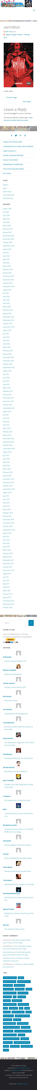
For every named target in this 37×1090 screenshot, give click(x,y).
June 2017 (6, 580)
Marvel (29, 1012)
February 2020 (8, 472)
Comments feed (8, 195)
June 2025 (6, 256)
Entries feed (7, 192)
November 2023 (8, 320)
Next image (26, 101)
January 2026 (7, 232)
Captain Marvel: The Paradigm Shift (16, 714)
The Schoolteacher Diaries (13, 169)
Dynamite (7, 1000)
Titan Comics (8, 1042)
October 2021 (7, 405)
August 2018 (7, 533)
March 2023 (7, 347)
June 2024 (6, 296)
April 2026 (6, 222)
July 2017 (6, 577)
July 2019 (6, 496)
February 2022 (8, 391)
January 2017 (7, 597)
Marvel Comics (8, 1016)
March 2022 (7, 388)
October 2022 (7, 364)
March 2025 (7, 266)
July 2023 (6, 334)
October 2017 (7, 567)
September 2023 (8, 327)
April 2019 (6, 506)
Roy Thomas (25, 1027)
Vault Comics (15, 1046)
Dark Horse (7, 997)
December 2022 (8, 357)
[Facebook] (11, 135)
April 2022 (6, 384)
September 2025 (8, 246)
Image (27, 1008)
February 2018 (8, 553)
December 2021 (8, 398)
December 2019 (8, 479)
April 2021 (6, 425)
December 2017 (8, 560)
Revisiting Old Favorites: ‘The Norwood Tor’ (18, 758)
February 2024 (8, 310)
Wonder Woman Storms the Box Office (17, 871)
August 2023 (7, 330)
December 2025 (8, 236)
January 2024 (7, 313)
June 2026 (6, 215)
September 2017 (8, 570)
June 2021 (6, 418)
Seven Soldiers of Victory (23, 1031)
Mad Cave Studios (18, 1012)
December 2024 (8, 276)
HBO (5, 1008)
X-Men (6, 1050)
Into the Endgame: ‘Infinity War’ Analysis (17, 845)
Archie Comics (8, 989)
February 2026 (8, 229)
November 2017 (8, 564)
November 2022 (8, 361)
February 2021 (8, 432)
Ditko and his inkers (11, 700)
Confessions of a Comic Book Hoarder (18, 146)
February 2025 (8, 269)
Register (6, 185)
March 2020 (7, 469)
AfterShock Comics (24, 981)
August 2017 (7, 574)
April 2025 (6, 263)
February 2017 (8, 594)
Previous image (12, 97)
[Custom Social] (25, 135)
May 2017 (6, 584)
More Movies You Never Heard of (15, 771)
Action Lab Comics (9, 981)
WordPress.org (8, 198)
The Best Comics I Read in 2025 (15, 687)
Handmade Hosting (16, 1070)
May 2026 (6, 219)
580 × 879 (9, 31)
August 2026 (7, 209)
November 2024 (8, 280)
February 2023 (8, 351)
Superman (24, 1039)
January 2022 (7, 394)
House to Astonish (10, 160)
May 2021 (6, 422)
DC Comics (21, 997)
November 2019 (8, 482)
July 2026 (6, 212)
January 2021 (7, 435)
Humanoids (13, 1008)
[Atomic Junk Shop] (16, 3)
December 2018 (8, 520)
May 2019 (6, 503)
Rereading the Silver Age (11, 1027)
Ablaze (21, 978)
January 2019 (7, 516)
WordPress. (24, 1084)
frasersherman (8, 952)
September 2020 (8, 449)
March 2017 (7, 591)
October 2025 (7, 242)
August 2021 (7, 411)
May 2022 (6, 381)
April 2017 (6, 587)
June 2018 (6, 540)
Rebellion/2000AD (9, 1023)
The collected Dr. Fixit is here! (14, 929)
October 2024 (7, 283)
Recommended (22, 1023)
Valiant (6, 1046)
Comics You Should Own (12, 142)
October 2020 (7, 445)
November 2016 (8, 604)
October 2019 (7, 486)
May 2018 (6, 543)
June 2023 (6, 337)
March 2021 (7, 428)
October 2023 (7, 324)
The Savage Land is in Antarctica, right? (17, 800)
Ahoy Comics (8, 985)
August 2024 (7, 290)
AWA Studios (20, 989)
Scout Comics (8, 1031)
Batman (29, 989)
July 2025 (6, 253)
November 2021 (8, 401)
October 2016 (7, 607)
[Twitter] (16, 135)
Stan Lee (21, 1035)
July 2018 (6, 536)
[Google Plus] (20, 135)
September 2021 (8, 408)
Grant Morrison (23, 1004)
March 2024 (7, 307)
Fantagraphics (17, 1000)
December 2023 (8, 317)
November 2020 (8, 442)
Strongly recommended (11, 1039)
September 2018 (8, 530)
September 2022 (8, 367)
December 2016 (8, 601)
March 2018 (7, 550)
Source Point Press (10, 1035)
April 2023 (6, 344)
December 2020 (8, 438)
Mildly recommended (22, 1016)
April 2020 (6, 466)
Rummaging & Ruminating (13, 164)
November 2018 (8, 523)
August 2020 (7, 452)
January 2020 (7, 476)
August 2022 (7, 371)
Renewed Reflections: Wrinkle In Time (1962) (19, 884)
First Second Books (10, 1004)
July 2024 (6, 293)
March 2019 (7, 509)
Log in (5, 188)
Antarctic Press (19, 985)
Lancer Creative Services (22, 1068)
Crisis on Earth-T (9, 151)
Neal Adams (7, 1020)
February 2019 (8, 513)
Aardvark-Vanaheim (10, 978)
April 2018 (6, 547)
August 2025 (7, 249)
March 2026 (7, 226)
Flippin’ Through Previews (13, 155)
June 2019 (6, 499)
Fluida (18, 1084)
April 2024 (6, 303)
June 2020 (6, 459)
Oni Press (17, 1020)
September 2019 (8, 489)
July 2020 (6, 455)
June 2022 (6, 378)
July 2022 (6, 374)
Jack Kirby (7, 1012)
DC (15, 997)
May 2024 (6, 300)
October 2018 (7, 526)
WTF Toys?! (7, 173)
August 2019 (7, 492)
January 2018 (7, 557)
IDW (21, 1008)
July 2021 (6, 415)
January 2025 (7, 273)
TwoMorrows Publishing (22, 1042)
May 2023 (6, 340)
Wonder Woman (27, 1046)
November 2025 (8, 239)
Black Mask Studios (10, 993)
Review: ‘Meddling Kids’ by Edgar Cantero (18, 858)
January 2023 (7, 354)
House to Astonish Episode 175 (15, 661)
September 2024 (8, 286)
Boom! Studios (22, 993)
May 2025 (6, 259)
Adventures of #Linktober (13, 674)
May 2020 (6, 462)
